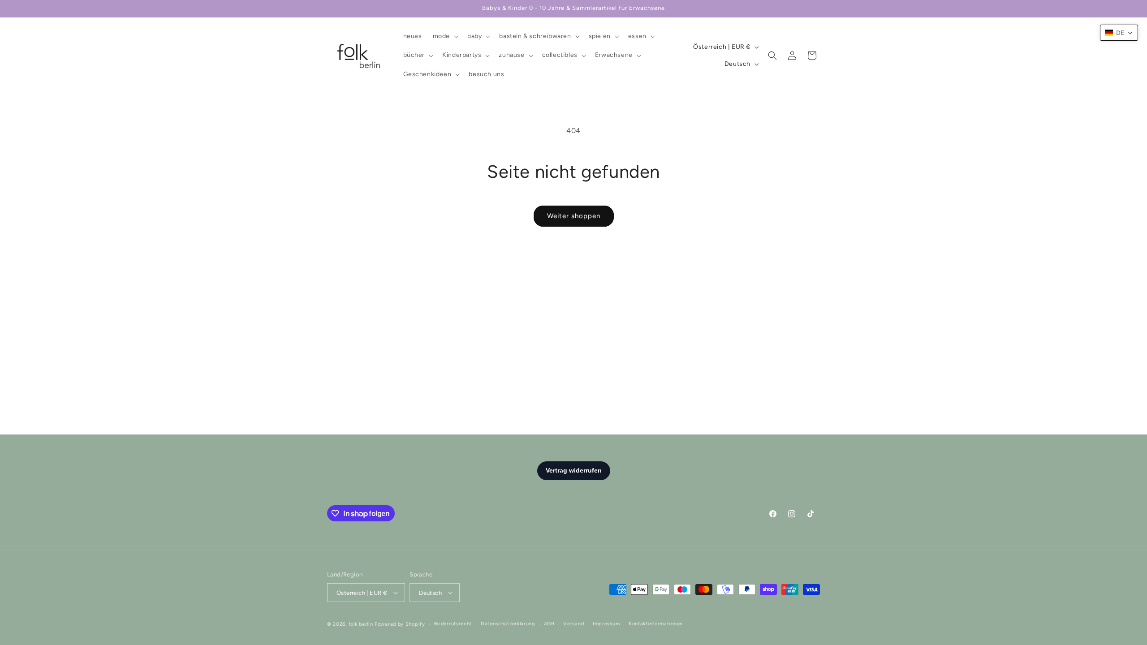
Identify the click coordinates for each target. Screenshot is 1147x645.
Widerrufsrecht (453, 624)
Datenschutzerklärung (508, 624)
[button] (444, 36)
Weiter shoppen (573, 216)
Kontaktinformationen (656, 624)
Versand (573, 624)
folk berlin (361, 624)
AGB (549, 624)
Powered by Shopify (400, 624)
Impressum (606, 624)
